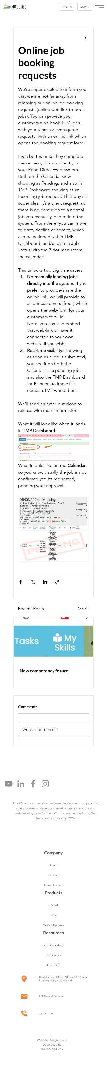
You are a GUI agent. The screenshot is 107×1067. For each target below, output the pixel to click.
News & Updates (53, 925)
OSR (53, 915)
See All (83, 608)
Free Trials (53, 965)
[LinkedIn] (21, 784)
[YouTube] (8, 784)
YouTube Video (53, 945)
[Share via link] (57, 581)
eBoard (53, 905)
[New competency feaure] (53, 639)
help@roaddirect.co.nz (51, 996)
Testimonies (53, 955)
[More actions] (86, 38)
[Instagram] (45, 784)
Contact (53, 875)
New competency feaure (44, 670)
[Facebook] (33, 784)
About (53, 865)
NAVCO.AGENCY (52, 1049)
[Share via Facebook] (20, 581)
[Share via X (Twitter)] (32, 581)
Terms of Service (53, 885)
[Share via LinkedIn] (45, 581)
